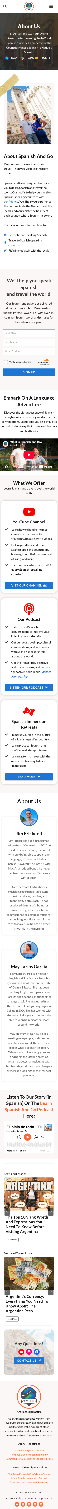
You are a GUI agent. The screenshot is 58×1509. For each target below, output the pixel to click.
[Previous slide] (7, 1212)
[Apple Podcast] (35, 1504)
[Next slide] (50, 1212)
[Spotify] (41, 1504)
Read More (13, 1240)
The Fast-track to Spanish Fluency (29, 1454)
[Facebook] (29, 1504)
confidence (11, 201)
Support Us (45, 1498)
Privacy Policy (14, 1498)
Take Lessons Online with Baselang (29, 1482)
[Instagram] (23, 1504)
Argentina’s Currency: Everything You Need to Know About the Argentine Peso (27, 1303)
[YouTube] (17, 1504)
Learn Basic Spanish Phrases (29, 1450)
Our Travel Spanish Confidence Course (29, 1474)
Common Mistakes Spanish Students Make (29, 1458)
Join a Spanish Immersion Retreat (29, 1478)
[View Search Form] (5, 6)
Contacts (30, 1498)
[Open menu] (51, 6)
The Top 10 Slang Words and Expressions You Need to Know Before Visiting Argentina (27, 1224)
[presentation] (29, 1194)
